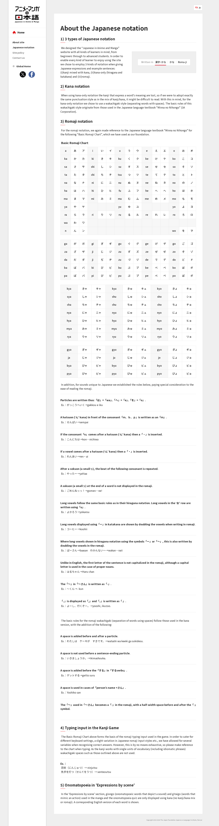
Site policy (18, 52)
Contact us (19, 57)
